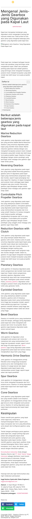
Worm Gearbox (10, 102)
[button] (16, 7)
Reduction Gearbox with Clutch (14, 94)
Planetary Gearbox (11, 96)
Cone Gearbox (10, 108)
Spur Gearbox (10, 106)
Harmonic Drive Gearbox (12, 104)
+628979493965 (22, 493)
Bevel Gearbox (10, 100)
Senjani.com (15, 517)
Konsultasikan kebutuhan (9, 452)
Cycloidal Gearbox (11, 98)
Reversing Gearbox (11, 90)
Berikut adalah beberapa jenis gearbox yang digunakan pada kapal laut (15, 85)
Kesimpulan (6, 110)
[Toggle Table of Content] (27, 81)
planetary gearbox (12, 281)
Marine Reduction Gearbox (13, 88)
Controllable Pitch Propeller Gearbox (16, 92)
